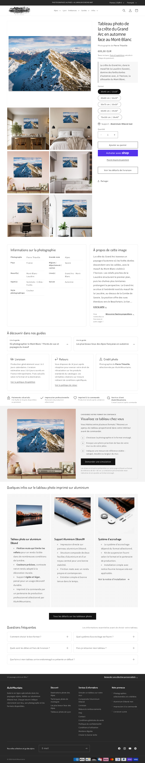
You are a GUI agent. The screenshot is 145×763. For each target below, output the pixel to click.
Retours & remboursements (90, 709)
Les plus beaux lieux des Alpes (61, 706)
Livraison (82, 705)
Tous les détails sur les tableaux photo (72, 616)
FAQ (80, 713)
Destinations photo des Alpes (60, 694)
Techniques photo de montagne (59, 700)
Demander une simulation (98, 461)
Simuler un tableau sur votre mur (90, 694)
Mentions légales (86, 731)
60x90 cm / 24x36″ (109, 111)
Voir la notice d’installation (112, 579)
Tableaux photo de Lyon (61, 712)
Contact (82, 716)
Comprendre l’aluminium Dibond (89, 700)
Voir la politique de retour (66, 385)
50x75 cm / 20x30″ (109, 104)
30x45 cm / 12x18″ (109, 91)
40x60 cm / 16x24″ (109, 98)
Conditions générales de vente (91, 720)
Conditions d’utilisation (88, 727)
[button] (57, 10)
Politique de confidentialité (90, 724)
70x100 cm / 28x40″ (110, 117)
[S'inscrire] (86, 748)
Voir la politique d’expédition (23, 382)
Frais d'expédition (117, 55)
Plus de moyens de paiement (118, 160)
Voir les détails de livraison (118, 170)
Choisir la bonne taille (88, 735)
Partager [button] (104, 181)
